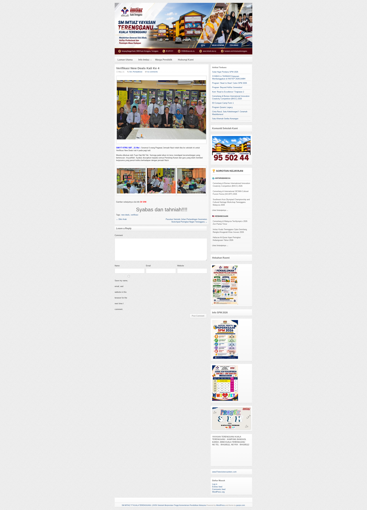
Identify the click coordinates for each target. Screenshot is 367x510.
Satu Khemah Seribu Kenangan (225, 119)
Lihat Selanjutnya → (220, 210)
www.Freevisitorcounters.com (224, 472)
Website (180, 266)
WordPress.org (218, 492)
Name (117, 266)
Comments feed (218, 489)
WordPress (220, 505)
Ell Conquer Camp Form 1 (223, 103)
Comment (119, 235)
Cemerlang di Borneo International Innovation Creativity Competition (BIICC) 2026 (231, 184)
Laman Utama (125, 59)
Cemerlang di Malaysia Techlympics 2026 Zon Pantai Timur (230, 222)
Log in (214, 484)
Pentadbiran (137, 72)
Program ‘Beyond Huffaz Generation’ (227, 87)
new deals (125, 215)
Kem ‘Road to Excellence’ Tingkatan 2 (228, 92)
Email (148, 266)
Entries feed (217, 487)
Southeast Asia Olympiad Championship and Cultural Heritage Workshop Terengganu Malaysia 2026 (231, 202)
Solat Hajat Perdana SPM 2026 (225, 72)
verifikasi (134, 215)
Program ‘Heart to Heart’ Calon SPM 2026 (229, 83)
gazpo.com (240, 505)
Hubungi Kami (186, 59)
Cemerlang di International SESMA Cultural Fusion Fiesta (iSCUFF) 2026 (230, 192)
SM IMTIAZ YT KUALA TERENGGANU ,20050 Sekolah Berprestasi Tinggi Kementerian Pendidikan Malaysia (164, 505)
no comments (152, 72)
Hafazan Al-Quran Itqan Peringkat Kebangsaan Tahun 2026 (227, 238)
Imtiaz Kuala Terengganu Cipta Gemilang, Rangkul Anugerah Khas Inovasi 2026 (230, 230)
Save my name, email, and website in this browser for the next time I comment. (121, 295)
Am (130, 72)
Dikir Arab (121, 219)
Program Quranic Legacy (222, 107)
